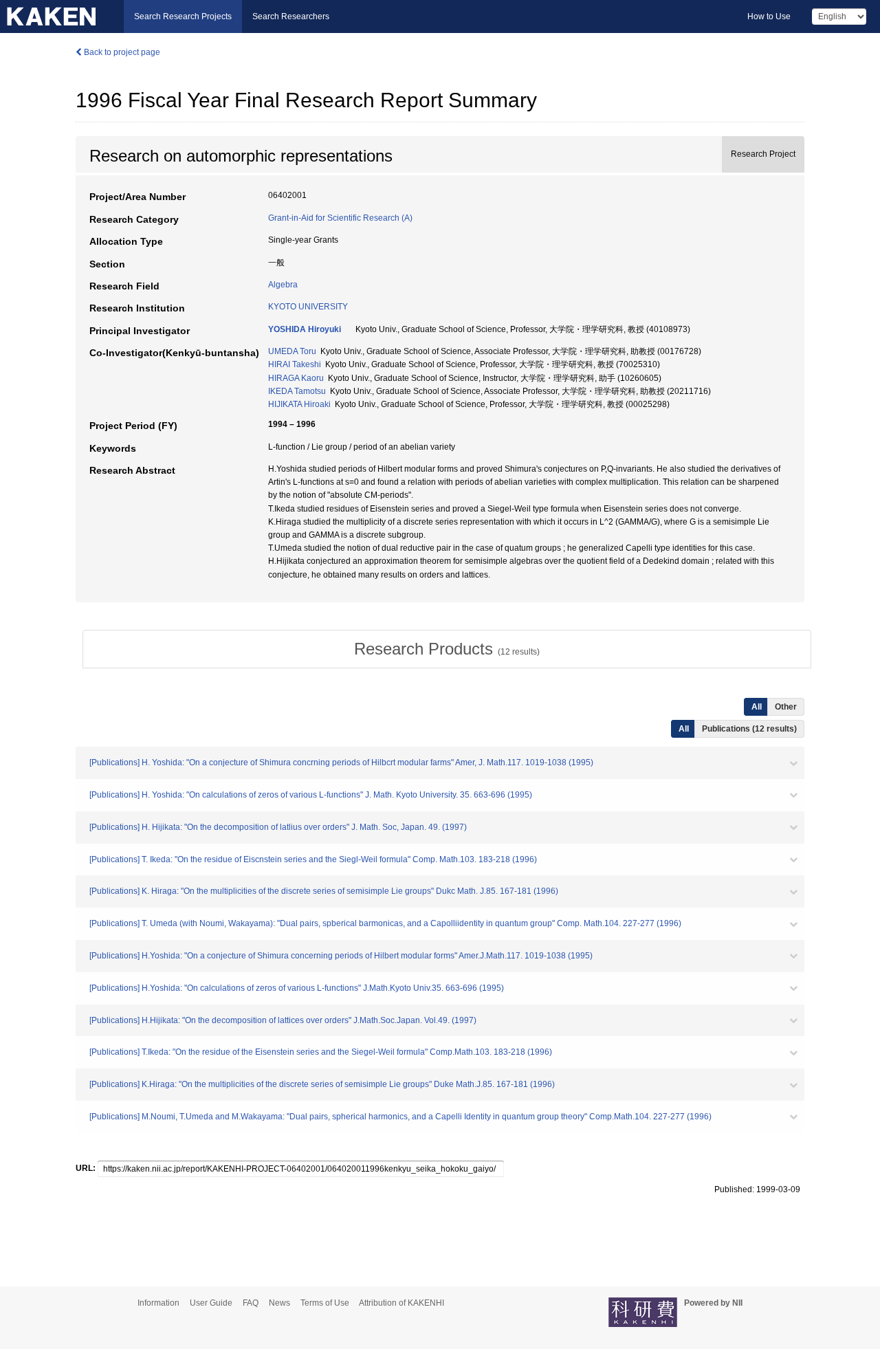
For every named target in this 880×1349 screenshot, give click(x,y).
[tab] (446, 649)
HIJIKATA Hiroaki (299, 404)
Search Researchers (290, 16)
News (279, 1303)
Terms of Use (324, 1303)
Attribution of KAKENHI (401, 1303)
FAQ (250, 1303)
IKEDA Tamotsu (297, 391)
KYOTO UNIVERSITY (308, 306)
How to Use (769, 16)
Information (158, 1303)
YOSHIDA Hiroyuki (304, 329)
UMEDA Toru (292, 351)
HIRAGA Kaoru (296, 378)
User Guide (211, 1303)
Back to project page (121, 52)
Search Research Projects (183, 16)
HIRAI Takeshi (294, 364)
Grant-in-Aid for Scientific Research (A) (340, 218)
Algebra (283, 284)
